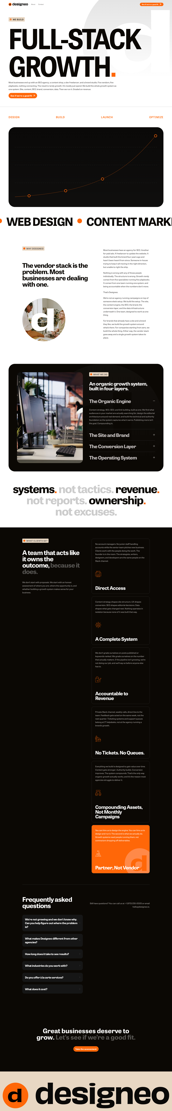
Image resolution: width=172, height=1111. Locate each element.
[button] (122, 400)
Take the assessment (86, 1049)
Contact (41, 4)
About (33, 4)
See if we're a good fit (150, 4)
